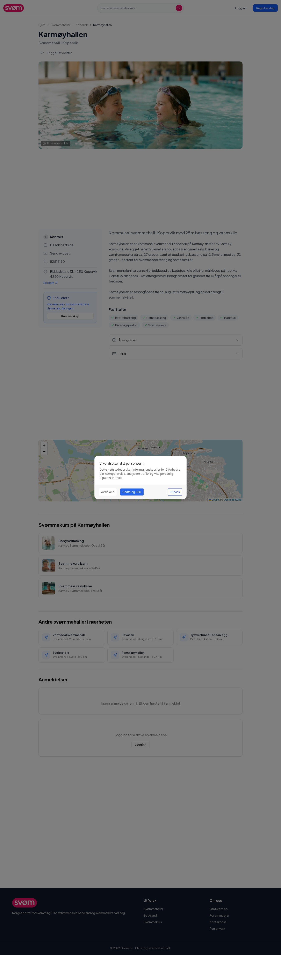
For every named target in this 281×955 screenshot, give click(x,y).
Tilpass (175, 492)
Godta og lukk (131, 492)
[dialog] (140, 477)
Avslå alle (107, 492)
